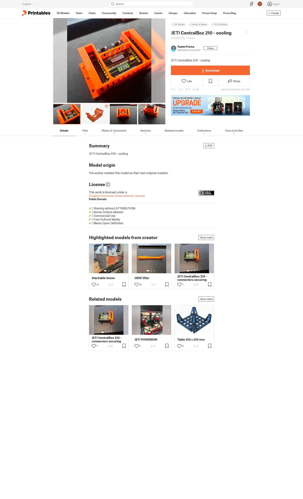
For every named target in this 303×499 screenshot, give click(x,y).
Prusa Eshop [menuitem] (209, 13)
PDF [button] (210, 145)
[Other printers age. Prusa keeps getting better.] (210, 105)
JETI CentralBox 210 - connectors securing (192, 278)
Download (212, 70)
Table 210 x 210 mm (191, 339)
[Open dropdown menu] (246, 32)
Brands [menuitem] (143, 13)
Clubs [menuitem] (92, 13)
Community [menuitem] (109, 13)
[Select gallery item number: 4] (197, 270)
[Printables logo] (36, 13)
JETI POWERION (145, 339)
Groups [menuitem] (173, 13)
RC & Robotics (221, 24)
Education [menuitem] (190, 13)
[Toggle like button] (94, 284)
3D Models (180, 24)
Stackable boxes (103, 278)
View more (206, 237)
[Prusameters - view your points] (260, 4)
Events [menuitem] (158, 13)
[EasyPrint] (251, 4)
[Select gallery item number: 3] (111, 270)
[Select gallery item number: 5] (199, 270)
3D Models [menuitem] (63, 13)
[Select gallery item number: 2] (108, 270)
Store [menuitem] (79, 13)
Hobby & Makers (199, 24)
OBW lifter (141, 278)
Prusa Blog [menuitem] (229, 13)
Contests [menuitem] (128, 13)
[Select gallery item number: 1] (105, 270)
